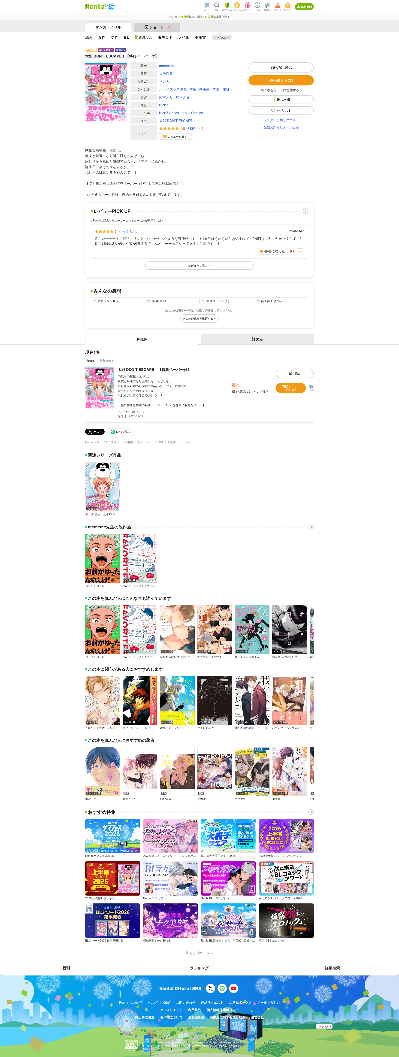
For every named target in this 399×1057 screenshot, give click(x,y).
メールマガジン (268, 1002)
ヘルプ (153, 1002)
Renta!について (130, 1002)
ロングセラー (186, 96)
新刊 (66, 967)
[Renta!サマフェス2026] (110, 6)
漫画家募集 (196, 1017)
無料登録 (306, 7)
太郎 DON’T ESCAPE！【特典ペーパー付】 (154, 369)
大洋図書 (166, 73)
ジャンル (219, 37)
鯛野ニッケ (129, 799)
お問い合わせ (185, 1002)
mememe (166, 65)
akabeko (165, 799)
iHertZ (163, 104)
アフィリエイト (171, 1009)
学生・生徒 (221, 89)
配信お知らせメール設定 (281, 127)
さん (128, 231)
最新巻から (107, 360)
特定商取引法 (144, 1017)
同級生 (204, 89)
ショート (159, 27)
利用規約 (194, 1009)
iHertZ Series (169, 112)
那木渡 (201, 799)
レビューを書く (177, 136)
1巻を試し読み (281, 67)
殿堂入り (166, 96)
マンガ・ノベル (108, 27)
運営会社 (257, 1017)
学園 (193, 89)
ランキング (199, 967)
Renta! (89, 442)
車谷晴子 (277, 799)
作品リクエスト (212, 1002)
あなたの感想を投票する (198, 318)
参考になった (274, 251)
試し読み (294, 373)
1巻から (90, 360)
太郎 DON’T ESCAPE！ (177, 120)
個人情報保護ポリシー (223, 1009)
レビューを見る (198, 265)
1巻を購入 (281, 80)
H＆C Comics (192, 112)
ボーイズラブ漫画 (173, 89)
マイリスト (283, 110)
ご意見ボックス (240, 1002)
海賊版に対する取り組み (227, 1017)
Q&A (166, 1002)
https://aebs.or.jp (150, 1048)
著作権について (171, 1017)
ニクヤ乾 (240, 799)
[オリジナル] (143, 37)
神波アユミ (92, 799)
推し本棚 (283, 99)
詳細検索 (332, 967)
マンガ (164, 81)
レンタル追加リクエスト (281, 120)
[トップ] (95, 6)
